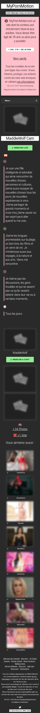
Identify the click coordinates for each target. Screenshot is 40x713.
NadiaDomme (20, 599)
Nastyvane (21, 625)
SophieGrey (21, 473)
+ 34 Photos (20, 429)
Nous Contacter (29, 661)
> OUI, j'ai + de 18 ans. (20, 50)
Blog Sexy (24, 659)
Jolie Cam (30, 666)
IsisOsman (21, 574)
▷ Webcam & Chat (20, 359)
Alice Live (22, 666)
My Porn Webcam (11, 666)
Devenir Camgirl (16, 661)
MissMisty (20, 549)
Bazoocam (15, 669)
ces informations (26, 81)
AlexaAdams (20, 498)
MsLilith (21, 523)
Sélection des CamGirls (11, 659)
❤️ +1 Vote (20, 435)
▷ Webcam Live (20, 148)
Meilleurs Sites (20, 664)
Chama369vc (20, 650)
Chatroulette (24, 669)
